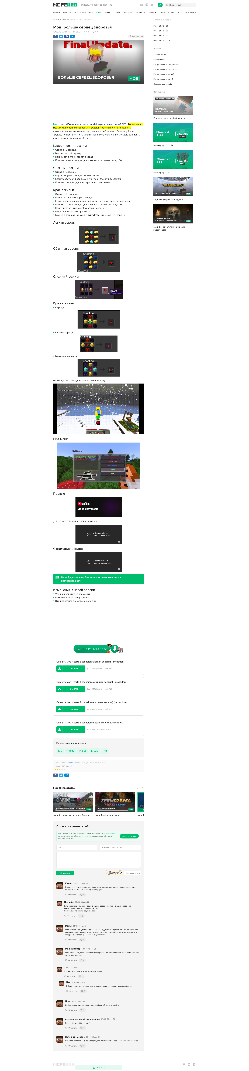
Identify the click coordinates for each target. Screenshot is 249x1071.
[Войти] (160, 5)
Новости (67, 12)
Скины (171, 12)
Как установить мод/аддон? (165, 64)
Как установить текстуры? (165, 69)
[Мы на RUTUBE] (152, 5)
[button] (70, 668)
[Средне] (60, 770)
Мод (55, 124)
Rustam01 (69, 763)
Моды (98, 12)
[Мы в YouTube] (141, 5)
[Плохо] (56, 770)
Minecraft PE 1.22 (160, 31)
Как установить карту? (163, 74)
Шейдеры (152, 12)
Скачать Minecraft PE (83, 12)
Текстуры (127, 12)
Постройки (140, 12)
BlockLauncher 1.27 (161, 59)
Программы (190, 12)
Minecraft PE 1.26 (160, 26)
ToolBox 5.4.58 (159, 55)
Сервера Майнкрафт (162, 84)
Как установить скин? (163, 79)
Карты (162, 12)
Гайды (117, 12)
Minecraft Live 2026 (161, 41)
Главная (56, 12)
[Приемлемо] (58, 770)
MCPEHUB (57, 19)
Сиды (179, 12)
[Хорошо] (62, 770)
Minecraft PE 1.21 (160, 36)
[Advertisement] (98, 103)
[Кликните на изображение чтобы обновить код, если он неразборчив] (114, 873)
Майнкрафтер (73, 949)
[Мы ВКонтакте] (146, 5)
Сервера (108, 12)
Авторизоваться (129, 836)
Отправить (65, 873)
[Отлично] (64, 770)
